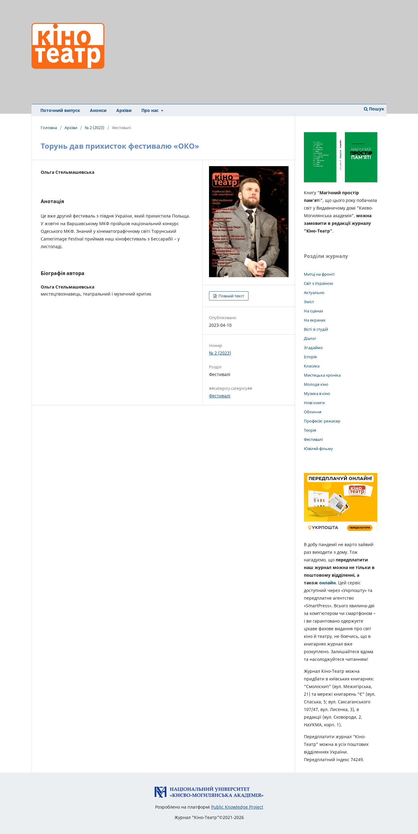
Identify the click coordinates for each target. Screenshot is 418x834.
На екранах (315, 320)
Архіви (124, 110)
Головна (49, 127)
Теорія (310, 430)
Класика (311, 366)
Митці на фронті (319, 274)
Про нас (150, 110)
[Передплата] (340, 532)
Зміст (309, 301)
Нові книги (314, 402)
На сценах (313, 311)
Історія (310, 356)
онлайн (327, 583)
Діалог (310, 338)
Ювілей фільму (318, 448)
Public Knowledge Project (237, 807)
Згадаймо (313, 347)
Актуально (314, 292)
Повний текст (231, 296)
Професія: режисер (322, 421)
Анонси (98, 110)
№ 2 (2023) (94, 127)
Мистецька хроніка (322, 375)
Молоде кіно (316, 384)
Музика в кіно (317, 393)
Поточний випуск (60, 110)
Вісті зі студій (316, 329)
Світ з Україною (318, 283)
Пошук (376, 109)
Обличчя (312, 412)
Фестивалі (219, 396)
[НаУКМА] (209, 796)
